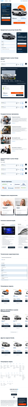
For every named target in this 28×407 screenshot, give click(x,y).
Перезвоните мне (14, 394)
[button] (1, 75)
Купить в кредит (6, 352)
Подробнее (13, 141)
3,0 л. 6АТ (3, 259)
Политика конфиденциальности (4, 405)
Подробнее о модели (11, 247)
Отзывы (16, 392)
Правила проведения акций (11, 405)
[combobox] (9, 43)
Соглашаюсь (22, 404)
